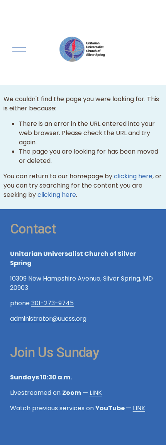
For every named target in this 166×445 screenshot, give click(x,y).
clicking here (133, 176)
